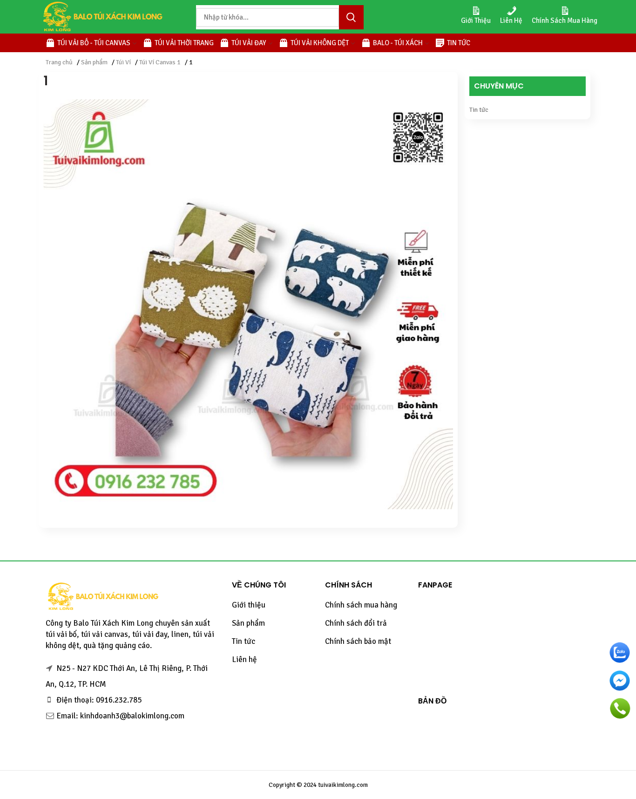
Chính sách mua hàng (361, 605)
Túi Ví (123, 62)
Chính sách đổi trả (356, 623)
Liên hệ (244, 659)
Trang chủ (59, 62)
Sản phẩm (94, 62)
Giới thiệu (248, 605)
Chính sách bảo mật (358, 641)
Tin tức (478, 110)
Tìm (351, 17)
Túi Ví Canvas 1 (160, 62)
